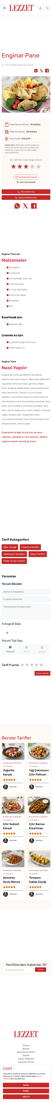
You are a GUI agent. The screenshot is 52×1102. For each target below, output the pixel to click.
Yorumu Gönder (42, 673)
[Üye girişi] (40, 8)
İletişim (26, 1048)
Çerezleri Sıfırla (26, 1062)
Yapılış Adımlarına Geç (27, 198)
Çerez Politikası (26, 1058)
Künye (26, 1045)
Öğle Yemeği (9, 547)
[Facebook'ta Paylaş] (47, 71)
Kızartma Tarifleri (30, 547)
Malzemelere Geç (27, 192)
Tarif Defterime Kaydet (27, 177)
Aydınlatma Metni (26, 1052)
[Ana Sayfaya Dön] (26, 1034)
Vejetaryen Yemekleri (14, 554)
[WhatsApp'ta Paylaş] (36, 71)
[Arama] (47, 8)
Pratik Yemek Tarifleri (14, 561)
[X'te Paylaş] (41, 71)
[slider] (26, 166)
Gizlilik (26, 1055)
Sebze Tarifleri (37, 554)
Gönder (40, 969)
